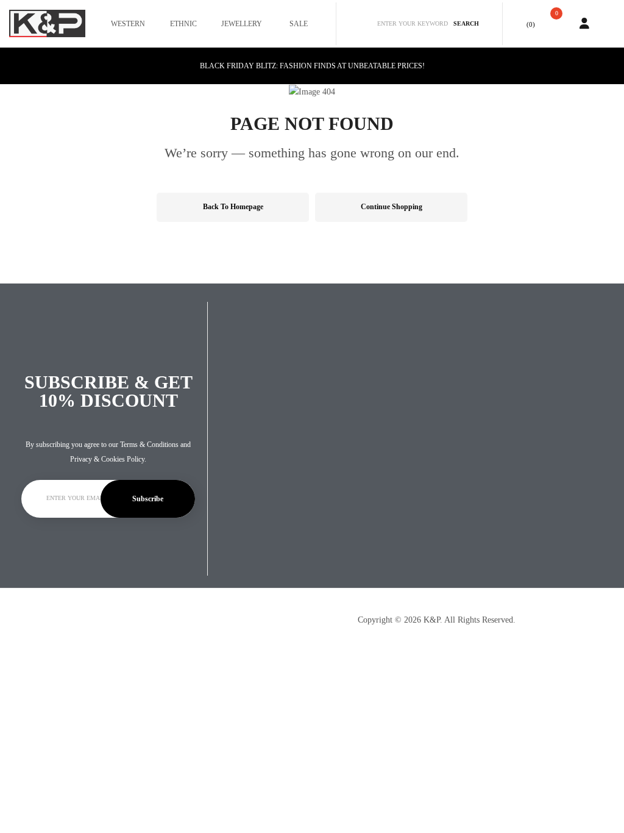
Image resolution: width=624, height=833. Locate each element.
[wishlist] (518, 24)
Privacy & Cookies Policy (107, 459)
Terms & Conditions (149, 444)
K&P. (433, 619)
